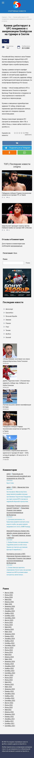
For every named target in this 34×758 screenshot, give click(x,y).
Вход (15, 253)
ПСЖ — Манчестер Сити (20, 487)
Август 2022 (9, 703)
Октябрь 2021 (9, 723)
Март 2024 (8, 659)
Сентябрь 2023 (10, 673)
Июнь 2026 (9, 597)
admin (9, 474)
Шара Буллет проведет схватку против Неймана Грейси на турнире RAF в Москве (17, 227)
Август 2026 (9, 593)
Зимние (8, 320)
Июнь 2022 (9, 707)
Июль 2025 (9, 622)
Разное (8, 323)
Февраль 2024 (10, 661)
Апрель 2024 (9, 657)
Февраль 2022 (10, 714)
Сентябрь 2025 (10, 618)
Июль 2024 (9, 650)
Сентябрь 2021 (10, 726)
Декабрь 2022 (10, 694)
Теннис (8, 330)
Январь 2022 (9, 716)
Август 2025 (9, 620)
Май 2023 (8, 682)
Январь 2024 (9, 664)
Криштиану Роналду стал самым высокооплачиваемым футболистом (19, 561)
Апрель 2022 (9, 712)
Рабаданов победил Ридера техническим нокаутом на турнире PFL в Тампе (16, 194)
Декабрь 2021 (10, 719)
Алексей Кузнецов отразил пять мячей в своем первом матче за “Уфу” (18, 533)
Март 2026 (8, 604)
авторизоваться (16, 246)
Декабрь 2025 (10, 611)
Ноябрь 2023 (9, 668)
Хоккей (8, 337)
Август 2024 (9, 648)
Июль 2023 (9, 677)
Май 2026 (8, 599)
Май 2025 (8, 627)
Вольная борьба (11, 316)
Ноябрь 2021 (9, 721)
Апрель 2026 (9, 602)
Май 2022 (8, 710)
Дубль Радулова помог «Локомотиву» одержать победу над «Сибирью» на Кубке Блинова (16, 383)
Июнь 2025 (9, 625)
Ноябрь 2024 (9, 641)
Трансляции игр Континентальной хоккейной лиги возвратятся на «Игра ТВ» (19, 476)
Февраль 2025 (10, 634)
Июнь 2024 (9, 652)
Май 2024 (8, 655)
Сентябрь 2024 (10, 645)
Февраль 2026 (10, 606)
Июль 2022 (9, 705)
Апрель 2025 (9, 629)
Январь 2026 (9, 609)
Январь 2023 (9, 691)
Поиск (5, 259)
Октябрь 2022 (9, 698)
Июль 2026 (9, 595)
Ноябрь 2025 (9, 613)
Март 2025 (8, 632)
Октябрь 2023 (9, 671)
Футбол (8, 334)
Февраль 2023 (10, 689)
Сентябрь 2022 (10, 700)
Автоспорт (9, 309)
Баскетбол (9, 313)
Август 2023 (9, 675)
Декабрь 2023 (10, 666)
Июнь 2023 (9, 680)
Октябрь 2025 (9, 615)
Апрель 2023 (9, 684)
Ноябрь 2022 (9, 696)
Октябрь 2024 (9, 643)
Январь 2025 (9, 636)
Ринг (5, 41)
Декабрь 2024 (10, 638)
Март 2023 (8, 687)
